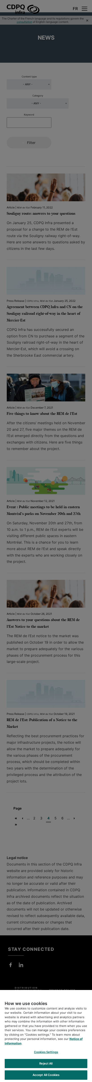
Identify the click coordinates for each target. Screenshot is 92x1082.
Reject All (45, 1063)
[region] (46, 1036)
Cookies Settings (46, 1052)
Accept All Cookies (46, 1075)
